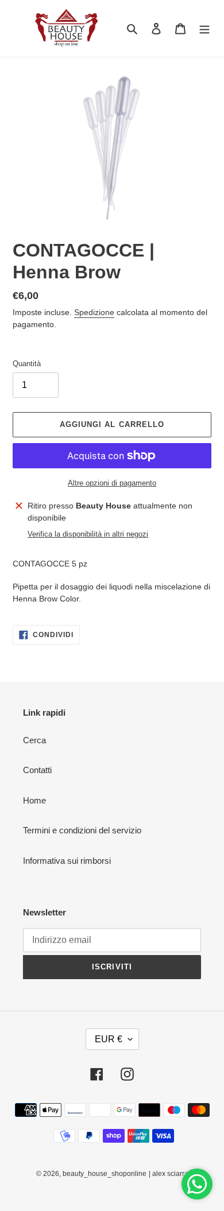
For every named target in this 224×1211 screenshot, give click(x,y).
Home (34, 800)
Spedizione (94, 312)
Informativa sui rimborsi (67, 860)
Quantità (27, 363)
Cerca (34, 740)
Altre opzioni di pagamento (112, 483)
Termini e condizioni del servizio (82, 830)
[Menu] (204, 28)
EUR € (108, 1039)
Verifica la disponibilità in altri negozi (88, 534)
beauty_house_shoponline (104, 1174)
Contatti (37, 770)
